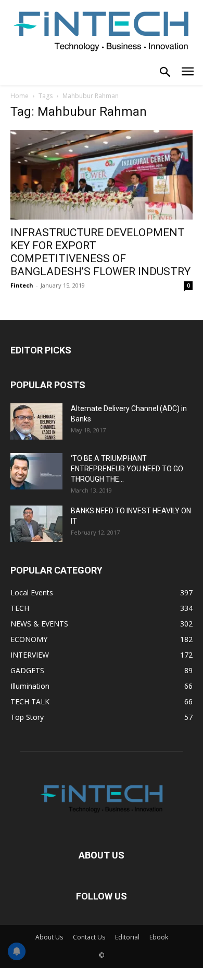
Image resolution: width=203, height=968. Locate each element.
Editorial (127, 937)
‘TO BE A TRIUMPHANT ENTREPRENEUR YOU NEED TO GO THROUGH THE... (127, 468)
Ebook (158, 937)
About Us (49, 937)
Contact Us (89, 937)
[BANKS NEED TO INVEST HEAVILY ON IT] (36, 524)
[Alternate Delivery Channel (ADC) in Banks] (36, 421)
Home (19, 95)
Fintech (21, 285)
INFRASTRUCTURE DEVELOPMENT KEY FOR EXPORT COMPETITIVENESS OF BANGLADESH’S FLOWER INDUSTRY (100, 252)
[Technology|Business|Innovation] (101, 30)
